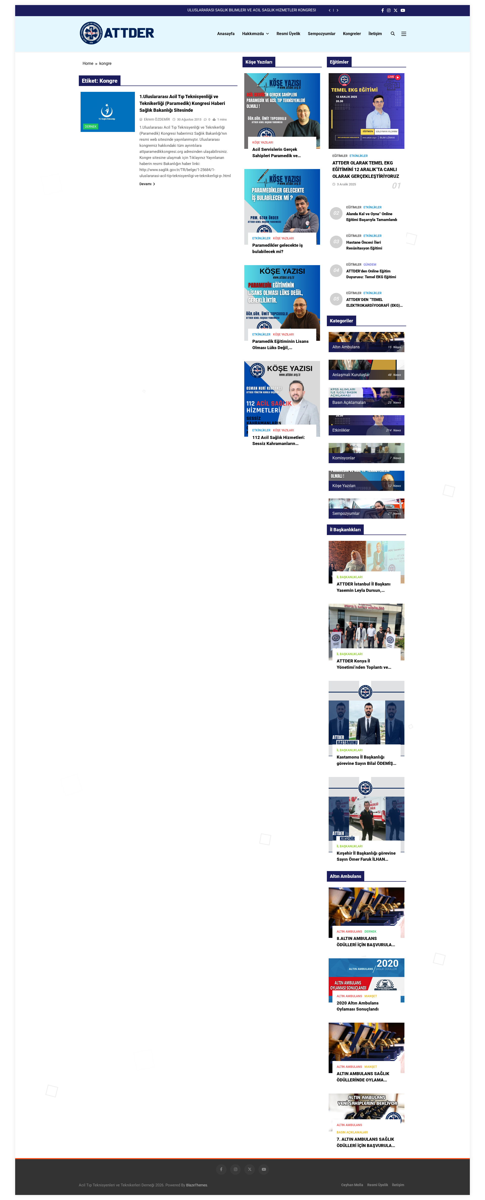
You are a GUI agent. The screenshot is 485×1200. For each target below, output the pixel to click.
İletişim (375, 33)
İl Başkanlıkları (349, 577)
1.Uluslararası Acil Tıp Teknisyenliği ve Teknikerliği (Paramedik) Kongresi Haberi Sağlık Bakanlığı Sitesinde (182, 103)
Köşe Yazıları (262, 142)
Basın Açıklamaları (352, 1132)
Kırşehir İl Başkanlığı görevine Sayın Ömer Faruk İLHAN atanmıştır (366, 859)
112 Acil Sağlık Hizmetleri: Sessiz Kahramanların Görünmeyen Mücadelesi (278, 444)
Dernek (90, 126)
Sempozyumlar (321, 33)
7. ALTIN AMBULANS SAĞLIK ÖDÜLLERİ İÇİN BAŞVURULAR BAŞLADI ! (366, 1145)
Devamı (145, 184)
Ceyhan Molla (352, 1185)
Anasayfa (226, 33)
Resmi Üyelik (288, 33)
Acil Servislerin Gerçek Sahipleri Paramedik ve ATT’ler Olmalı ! (275, 155)
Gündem (369, 264)
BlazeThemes (196, 1185)
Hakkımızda (253, 33)
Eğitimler (340, 156)
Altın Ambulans (349, 931)
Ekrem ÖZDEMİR (157, 119)
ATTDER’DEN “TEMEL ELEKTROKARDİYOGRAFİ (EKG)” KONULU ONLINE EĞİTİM (373, 305)
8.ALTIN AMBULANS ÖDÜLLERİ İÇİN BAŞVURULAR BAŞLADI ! (366, 945)
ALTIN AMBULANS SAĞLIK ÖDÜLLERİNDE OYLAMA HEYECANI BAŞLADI (363, 1080)
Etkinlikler (261, 238)
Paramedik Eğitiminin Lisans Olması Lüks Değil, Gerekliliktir (280, 347)
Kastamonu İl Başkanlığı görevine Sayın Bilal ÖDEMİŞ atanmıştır (365, 763)
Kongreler (352, 33)
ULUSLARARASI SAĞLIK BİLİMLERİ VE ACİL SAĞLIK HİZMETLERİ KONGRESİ (251, 10)
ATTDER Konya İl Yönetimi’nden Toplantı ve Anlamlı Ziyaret (362, 667)
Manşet (371, 996)
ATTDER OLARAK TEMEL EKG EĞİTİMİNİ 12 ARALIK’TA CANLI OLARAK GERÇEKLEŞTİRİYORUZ (365, 169)
